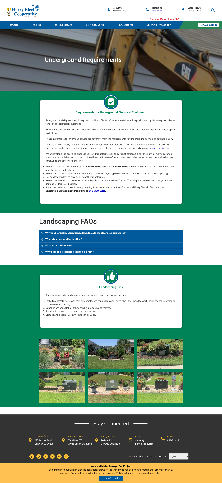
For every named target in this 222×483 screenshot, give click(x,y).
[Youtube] (59, 456)
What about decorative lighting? (63, 239)
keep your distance (160, 148)
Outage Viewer (194, 8)
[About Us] (109, 10)
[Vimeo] (66, 456)
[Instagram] (38, 456)
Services (14, 25)
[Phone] (163, 439)
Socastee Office (75, 436)
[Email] (131, 440)
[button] (111, 233)
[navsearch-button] (213, 9)
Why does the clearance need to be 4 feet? (69, 251)
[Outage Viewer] (183, 10)
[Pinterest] (45, 456)
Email (137, 436)
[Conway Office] (30, 440)
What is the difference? (58, 245)
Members (37, 25)
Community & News (95, 25)
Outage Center (126, 25)
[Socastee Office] (63, 440)
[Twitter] (52, 456)
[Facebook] (31, 456)
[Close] (220, 465)
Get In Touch (156, 11)
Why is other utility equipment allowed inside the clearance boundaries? (86, 233)
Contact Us (156, 8)
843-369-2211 (97, 190)
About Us (117, 8)
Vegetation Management (159, 25)
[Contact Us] (147, 10)
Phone (170, 436)
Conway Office (41, 436)
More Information (111, 478)
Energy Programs (63, 25)
